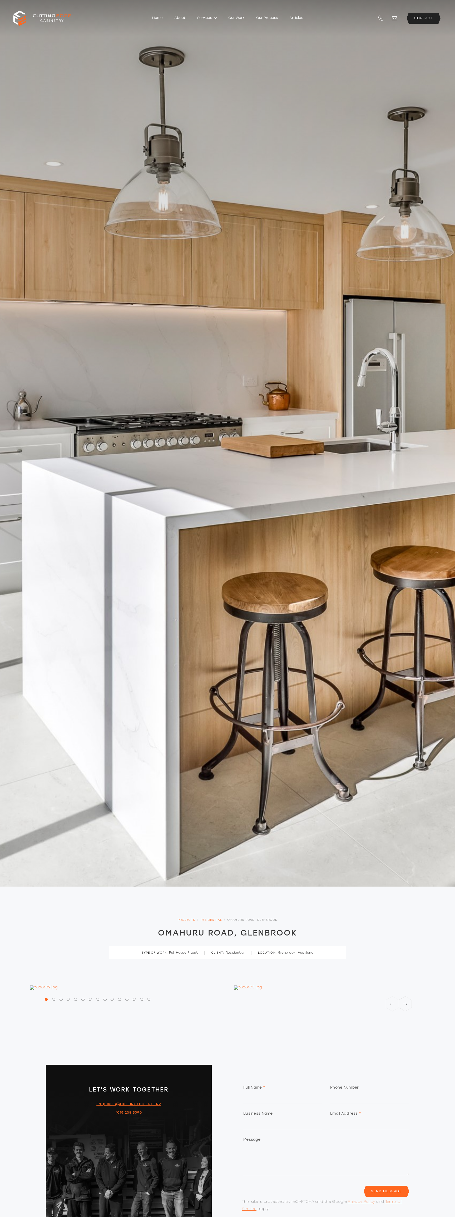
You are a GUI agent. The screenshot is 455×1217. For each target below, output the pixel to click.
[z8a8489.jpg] (125, 987)
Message (251, 1140)
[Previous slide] (392, 1003)
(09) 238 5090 (129, 1112)
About (180, 18)
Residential (211, 920)
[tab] (47, 999)
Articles (296, 18)
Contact (423, 18)
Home (157, 18)
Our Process (267, 18)
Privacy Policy (361, 1202)
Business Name (258, 1114)
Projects (186, 920)
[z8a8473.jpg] (329, 987)
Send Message (386, 1191)
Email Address (345, 1114)
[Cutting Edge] (55, 14)
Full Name (254, 1088)
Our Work (236, 18)
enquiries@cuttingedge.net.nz (128, 1104)
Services (205, 18)
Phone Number (344, 1088)
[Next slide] (405, 1003)
